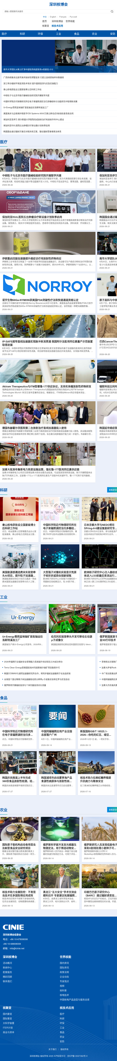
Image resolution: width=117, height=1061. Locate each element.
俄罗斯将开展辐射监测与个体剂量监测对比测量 (25, 685)
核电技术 (64, 995)
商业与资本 (8, 1032)
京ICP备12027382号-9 (77, 1056)
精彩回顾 (7, 977)
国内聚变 (7, 1014)
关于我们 (53, 1049)
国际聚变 (7, 1018)
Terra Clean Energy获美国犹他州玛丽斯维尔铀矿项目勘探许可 (32, 668)
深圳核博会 (57, 21)
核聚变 (45, 26)
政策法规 (64, 972)
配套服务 (7, 972)
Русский (73, 17)
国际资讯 (64, 968)
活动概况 (7, 963)
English (53, 17)
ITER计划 (8, 1028)
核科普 (63, 990)
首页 (44, 21)
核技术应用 (57, 26)
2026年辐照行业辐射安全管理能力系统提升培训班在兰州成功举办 (33, 662)
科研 (22, 34)
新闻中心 (7, 968)
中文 (45, 17)
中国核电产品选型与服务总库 (74, 1000)
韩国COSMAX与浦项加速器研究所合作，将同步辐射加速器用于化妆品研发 (37, 674)
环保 (40, 34)
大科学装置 (8, 1023)
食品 (76, 34)
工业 (58, 34)
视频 (62, 986)
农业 (94, 34)
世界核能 (70, 21)
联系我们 (7, 981)
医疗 (4, 34)
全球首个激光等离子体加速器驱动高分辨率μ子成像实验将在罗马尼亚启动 (36, 679)
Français (62, 17)
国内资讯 (64, 963)
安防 (112, 34)
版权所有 (64, 1049)
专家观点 (64, 981)
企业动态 (64, 977)
